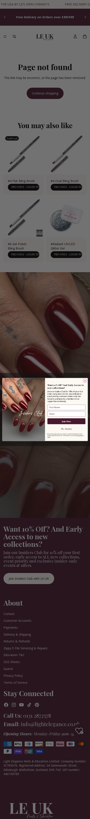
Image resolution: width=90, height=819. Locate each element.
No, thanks (66, 428)
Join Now (66, 421)
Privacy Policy (79, 435)
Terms (48, 437)
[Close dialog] (85, 381)
